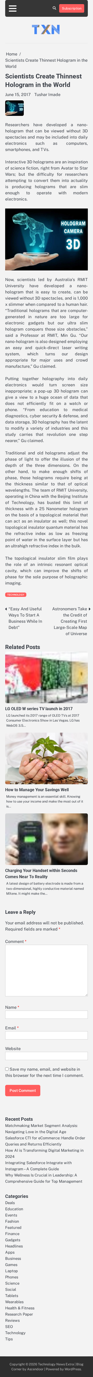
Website (13, 1048)
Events (11, 1215)
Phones (11, 1277)
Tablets (11, 1295)
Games (11, 1264)
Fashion (12, 1221)
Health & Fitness (19, 1308)
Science (12, 1283)
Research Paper (19, 1314)
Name (12, 1007)
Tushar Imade (47, 94)
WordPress (73, 1369)
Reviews (12, 1320)
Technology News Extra (56, 1364)
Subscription (71, 8)
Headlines (14, 1246)
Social (10, 1289)
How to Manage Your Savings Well (37, 789)
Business (13, 1258)
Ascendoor (35, 1369)
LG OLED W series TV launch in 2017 (39, 708)
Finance (12, 1233)
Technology (15, 594)
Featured (13, 1227)
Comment (15, 941)
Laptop (11, 1271)
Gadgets (12, 1240)
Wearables (14, 1302)
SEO (9, 1326)
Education (14, 1209)
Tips (9, 1339)
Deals (10, 1202)
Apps (9, 1252)
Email (12, 1028)
